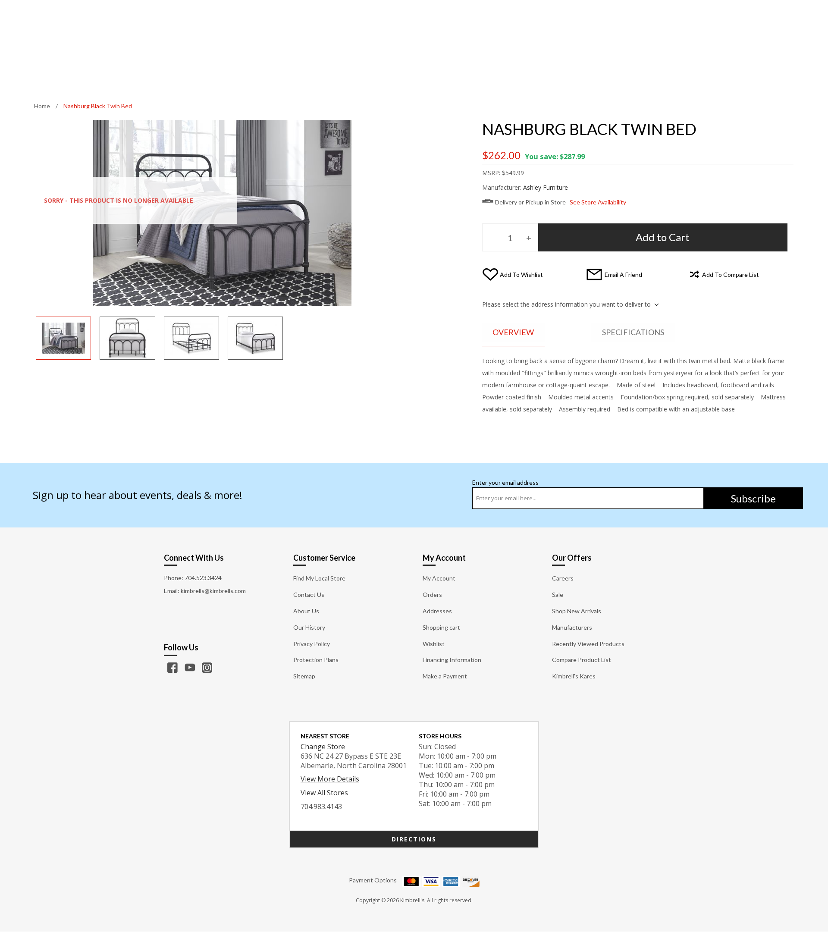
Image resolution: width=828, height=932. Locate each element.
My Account (439, 578)
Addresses (437, 611)
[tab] (513, 332)
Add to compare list (730, 274)
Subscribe (753, 498)
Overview (513, 332)
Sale (557, 594)
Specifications (633, 332)
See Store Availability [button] (598, 202)
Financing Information (452, 659)
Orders (432, 594)
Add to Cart (663, 237)
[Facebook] (172, 667)
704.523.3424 (203, 577)
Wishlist (434, 643)
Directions (414, 839)
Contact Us (308, 594)
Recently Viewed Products (588, 643)
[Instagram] (207, 667)
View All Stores (324, 792)
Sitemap (304, 676)
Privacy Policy (311, 643)
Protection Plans (316, 659)
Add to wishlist (521, 274)
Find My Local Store (319, 578)
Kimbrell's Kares (574, 676)
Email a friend (623, 274)
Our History (309, 627)
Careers (563, 578)
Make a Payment (445, 676)
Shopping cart (441, 627)
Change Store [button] (323, 746)
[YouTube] (189, 667)
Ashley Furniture (545, 187)
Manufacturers (572, 627)
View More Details (330, 779)
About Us (306, 611)
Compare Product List (581, 659)
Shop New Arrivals (576, 611)
